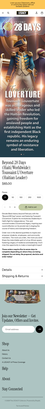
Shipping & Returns (15, 276)
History (5, 354)
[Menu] (3, 13)
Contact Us (6, 358)
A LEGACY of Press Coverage (13, 362)
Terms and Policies (22, 406)
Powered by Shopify (33, 401)
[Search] (8, 13)
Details (7, 270)
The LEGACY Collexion (18, 401)
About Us (5, 350)
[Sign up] (39, 329)
